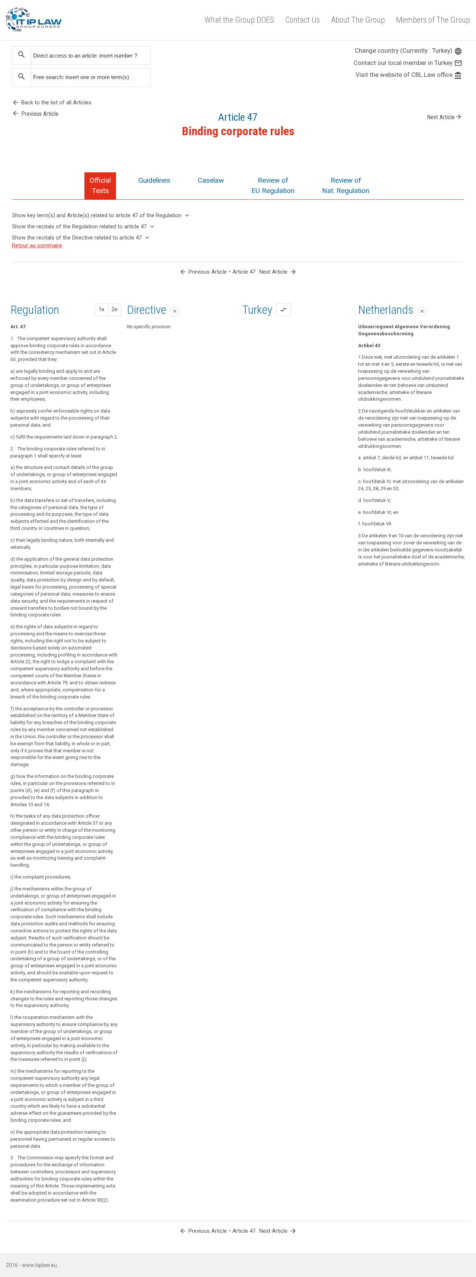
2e (115, 309)
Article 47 (243, 271)
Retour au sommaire (37, 245)
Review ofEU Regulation (273, 185)
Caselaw (211, 180)
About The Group (358, 20)
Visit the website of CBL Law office (409, 74)
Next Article (444, 116)
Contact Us (302, 20)
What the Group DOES (239, 20)
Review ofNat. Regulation (345, 185)
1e (101, 309)
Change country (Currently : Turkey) (408, 50)
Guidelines (154, 180)
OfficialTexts (100, 185)
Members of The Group (433, 20)
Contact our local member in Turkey (408, 62)
